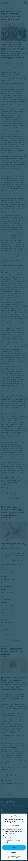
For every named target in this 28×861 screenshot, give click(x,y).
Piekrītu (14, 847)
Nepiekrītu (14, 852)
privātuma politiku (14, 825)
